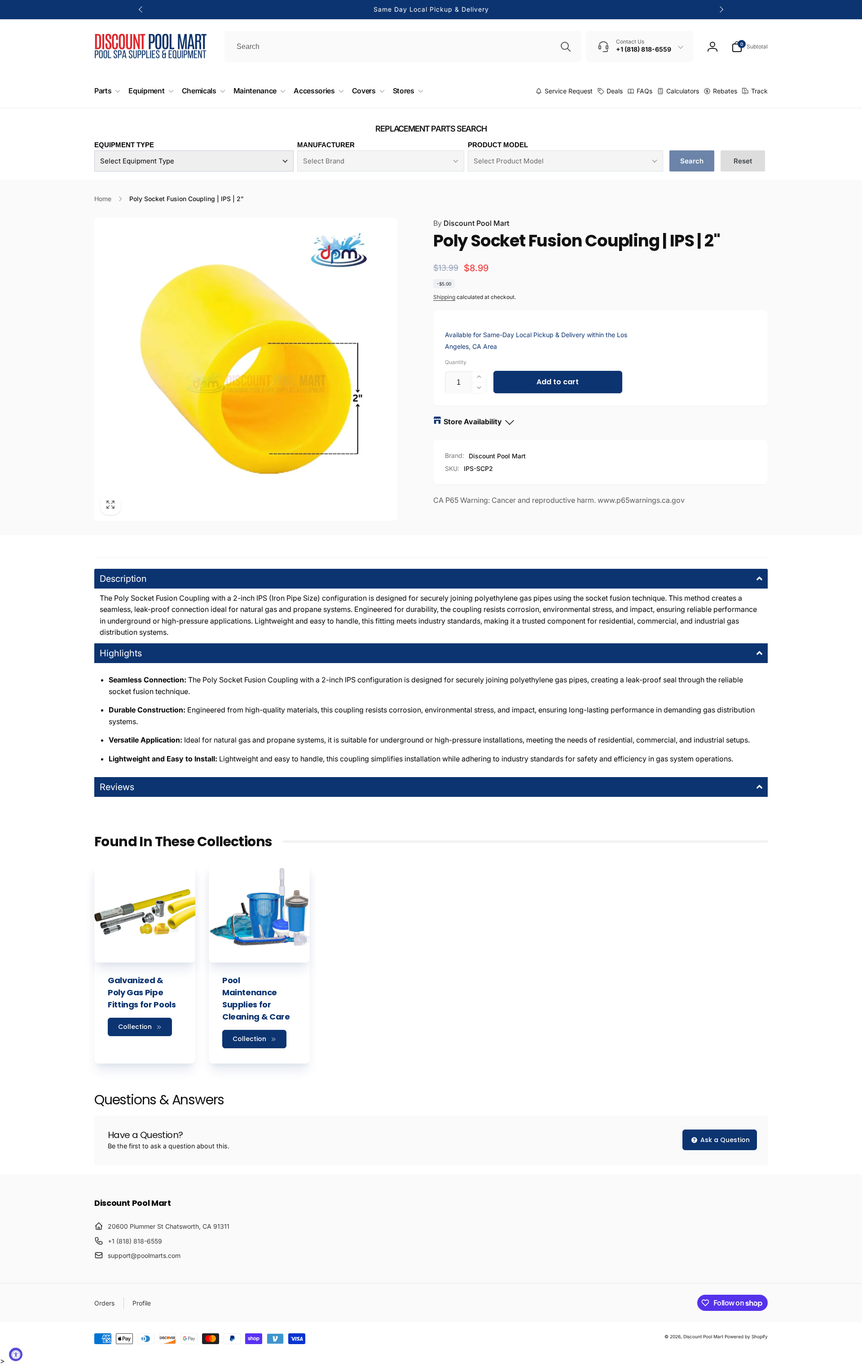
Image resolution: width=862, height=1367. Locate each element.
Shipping (444, 297)
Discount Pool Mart (471, 223)
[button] (749, 46)
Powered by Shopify (746, 1336)
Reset (743, 161)
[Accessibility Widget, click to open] (15, 1354)
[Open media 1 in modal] (245, 369)
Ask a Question (724, 1139)
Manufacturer (326, 145)
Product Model (498, 145)
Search (692, 161)
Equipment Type (124, 145)
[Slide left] (141, 9)
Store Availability (473, 421)
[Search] (566, 47)
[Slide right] (721, 9)
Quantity (455, 362)
